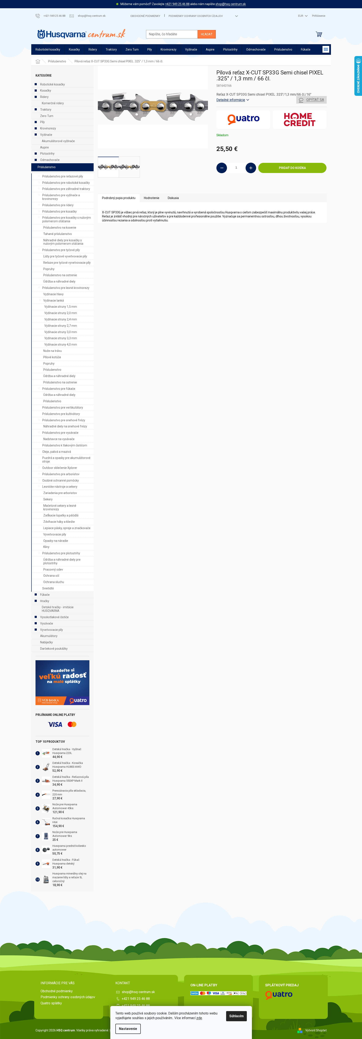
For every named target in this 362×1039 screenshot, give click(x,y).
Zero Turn (46, 116)
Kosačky (45, 90)
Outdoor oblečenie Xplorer (59, 467)
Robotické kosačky (52, 84)
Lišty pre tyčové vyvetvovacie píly (65, 256)
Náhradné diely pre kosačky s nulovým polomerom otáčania (63, 242)
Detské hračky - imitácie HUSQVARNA (58, 608)
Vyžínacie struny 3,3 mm (60, 338)
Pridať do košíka (292, 168)
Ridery (44, 97)
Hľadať (206, 34)
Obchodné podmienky (145, 16)
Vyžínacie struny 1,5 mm (60, 306)
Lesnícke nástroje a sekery (59, 486)
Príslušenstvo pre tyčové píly (61, 250)
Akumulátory (48, 636)
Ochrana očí (51, 575)
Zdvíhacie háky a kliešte (59, 521)
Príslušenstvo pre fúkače (58, 388)
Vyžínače (46, 134)
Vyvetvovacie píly (54, 534)
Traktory (45, 109)
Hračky (44, 601)
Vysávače (46, 623)
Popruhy (49, 269)
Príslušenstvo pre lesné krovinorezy (65, 288)
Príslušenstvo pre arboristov (60, 474)
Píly (42, 122)
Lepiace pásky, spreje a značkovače (66, 528)
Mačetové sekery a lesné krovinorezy (59, 507)
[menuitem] (47, 49)
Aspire (44, 147)
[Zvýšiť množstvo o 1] (251, 168)
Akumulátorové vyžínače (58, 141)
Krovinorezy (48, 128)
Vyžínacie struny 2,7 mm (60, 325)
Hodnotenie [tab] (151, 198)
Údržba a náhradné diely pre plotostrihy (62, 561)
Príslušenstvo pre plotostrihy (61, 553)
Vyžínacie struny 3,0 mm (60, 332)
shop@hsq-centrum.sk (231, 4)
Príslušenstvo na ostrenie (60, 275)
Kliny (46, 547)
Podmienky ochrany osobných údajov (196, 16)
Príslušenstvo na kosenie (59, 227)
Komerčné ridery (53, 103)
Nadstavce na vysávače (59, 439)
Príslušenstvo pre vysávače (60, 432)
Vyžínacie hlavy (53, 294)
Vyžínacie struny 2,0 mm (60, 313)
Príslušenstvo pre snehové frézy (63, 420)
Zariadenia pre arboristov (60, 493)
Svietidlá (48, 588)
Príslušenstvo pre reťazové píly (62, 176)
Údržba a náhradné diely (59, 281)
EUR (301, 15)
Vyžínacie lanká (53, 300)
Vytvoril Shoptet (316, 1030)
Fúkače (45, 594)
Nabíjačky (46, 642)
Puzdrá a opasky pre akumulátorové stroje (66, 459)
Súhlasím (236, 1016)
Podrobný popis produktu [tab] (118, 198)
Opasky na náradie (55, 540)
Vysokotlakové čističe (54, 617)
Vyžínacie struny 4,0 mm (60, 344)
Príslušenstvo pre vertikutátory (62, 407)
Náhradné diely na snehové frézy (65, 426)
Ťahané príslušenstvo (57, 234)
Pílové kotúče (52, 357)
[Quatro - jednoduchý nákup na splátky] (62, 682)
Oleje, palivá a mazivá (56, 451)
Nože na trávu (52, 351)
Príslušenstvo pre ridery (58, 205)
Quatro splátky (51, 1003)
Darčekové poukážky (54, 648)
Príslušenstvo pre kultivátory (61, 414)
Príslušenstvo (47, 167)
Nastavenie (128, 1029)
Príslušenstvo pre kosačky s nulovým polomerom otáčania (66, 219)
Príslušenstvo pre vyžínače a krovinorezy (61, 197)
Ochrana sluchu (53, 582)
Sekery (48, 499)
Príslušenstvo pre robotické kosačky (66, 182)
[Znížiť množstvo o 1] (221, 168)
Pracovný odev (53, 569)
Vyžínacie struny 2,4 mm (60, 319)
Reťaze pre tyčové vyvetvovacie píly (67, 262)
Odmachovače (50, 160)
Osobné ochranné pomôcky (60, 480)
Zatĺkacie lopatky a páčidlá (60, 515)
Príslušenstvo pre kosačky (59, 211)
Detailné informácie (230, 100)
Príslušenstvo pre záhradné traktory (66, 189)
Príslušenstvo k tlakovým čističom (64, 445)
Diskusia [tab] (173, 198)
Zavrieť (245, 187)
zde (199, 1018)
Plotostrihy (47, 153)
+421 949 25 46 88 (177, 4)
